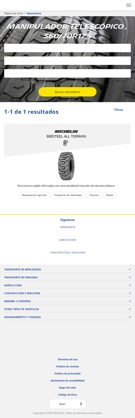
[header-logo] (16, 5)
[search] (120, 5)
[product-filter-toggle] (128, 110)
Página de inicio (13, 13)
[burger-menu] (128, 5)
